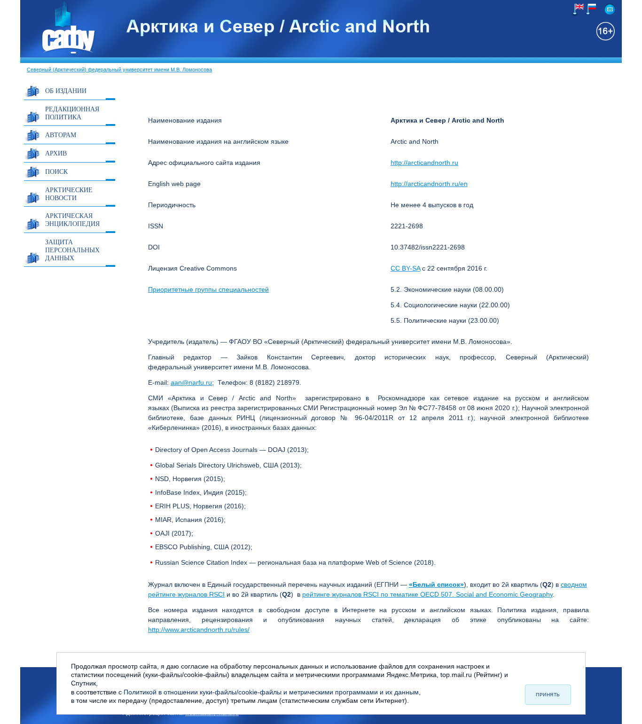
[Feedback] (609, 9)
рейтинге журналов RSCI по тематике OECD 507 (377, 594)
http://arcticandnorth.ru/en (429, 183)
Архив (56, 152)
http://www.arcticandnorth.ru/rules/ (199, 629)
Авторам (60, 134)
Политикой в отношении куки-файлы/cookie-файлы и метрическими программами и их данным (271, 692)
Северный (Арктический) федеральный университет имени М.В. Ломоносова (119, 69)
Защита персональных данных (72, 249)
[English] (577, 10)
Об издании (65, 90)
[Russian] (589, 9)
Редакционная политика (72, 112)
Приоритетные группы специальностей (208, 289)
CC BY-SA (405, 268)
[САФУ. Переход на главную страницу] (58, 53)
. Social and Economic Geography (502, 594)
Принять (548, 694)
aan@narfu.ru (191, 382)
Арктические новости (69, 193)
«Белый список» (436, 584)
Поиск (56, 171)
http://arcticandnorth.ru (424, 162)
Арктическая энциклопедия (72, 219)
